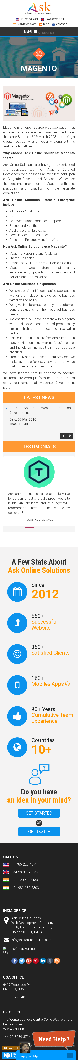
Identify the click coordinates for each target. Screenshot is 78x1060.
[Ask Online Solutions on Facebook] (14, 961)
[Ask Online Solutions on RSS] (57, 961)
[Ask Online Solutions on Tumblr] (50, 961)
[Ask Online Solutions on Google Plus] (29, 961)
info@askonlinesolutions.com (32, 940)
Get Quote (39, 831)
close (70, 1055)
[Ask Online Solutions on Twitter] (22, 961)
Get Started (39, 813)
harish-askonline (23, 949)
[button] (46, 33)
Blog (46, 24)
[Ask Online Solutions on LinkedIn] (43, 961)
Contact (61, 24)
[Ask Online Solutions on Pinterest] (36, 961)
